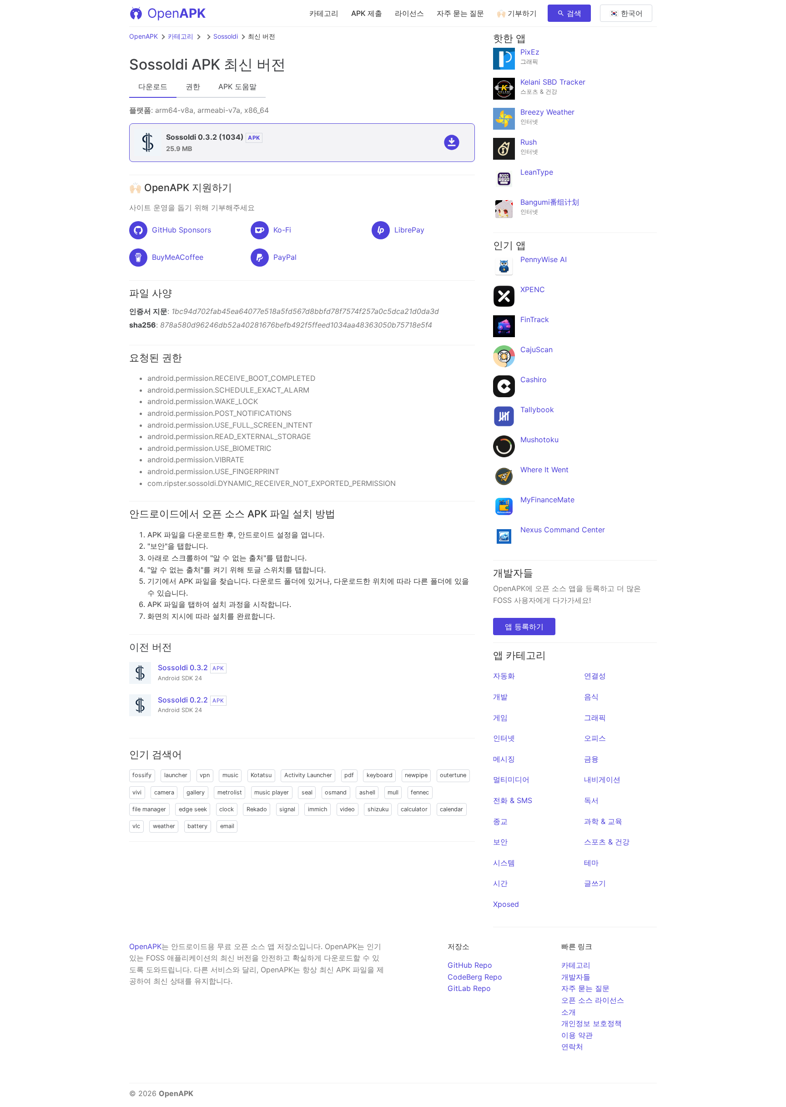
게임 (500, 717)
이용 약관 (577, 1035)
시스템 (504, 862)
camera (164, 792)
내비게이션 (602, 779)
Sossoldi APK (174, 64)
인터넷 (504, 738)
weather (164, 826)
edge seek (193, 809)
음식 (591, 696)
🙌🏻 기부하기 (517, 13)
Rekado (257, 809)
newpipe (416, 775)
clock (226, 809)
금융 (591, 758)
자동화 (504, 675)
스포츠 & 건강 (607, 841)
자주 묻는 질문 (460, 13)
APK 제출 (366, 13)
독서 (591, 800)
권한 (193, 86)
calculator (414, 809)
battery (197, 826)
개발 (500, 696)
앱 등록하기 (524, 626)
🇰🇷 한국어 (626, 13)
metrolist (229, 792)
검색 (574, 13)
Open (176, 13)
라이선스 (409, 13)
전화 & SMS (512, 800)
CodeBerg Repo (475, 976)
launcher (175, 775)
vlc (136, 826)
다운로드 (152, 86)
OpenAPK (143, 36)
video (347, 809)
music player (271, 792)
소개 (568, 1011)
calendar (451, 809)
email (227, 826)
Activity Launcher (308, 775)
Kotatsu (261, 775)
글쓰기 (595, 883)
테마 (591, 862)
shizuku (378, 809)
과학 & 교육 (603, 821)
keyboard (380, 775)
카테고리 (323, 13)
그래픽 (595, 717)
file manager (149, 809)
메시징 (504, 758)
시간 (500, 883)
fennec (420, 792)
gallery (195, 792)
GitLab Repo (469, 988)
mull (393, 792)
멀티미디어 (511, 779)
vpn (205, 775)
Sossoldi (225, 36)
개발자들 (575, 976)
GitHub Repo (470, 965)
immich (318, 809)
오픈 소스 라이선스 (592, 1000)
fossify (141, 775)
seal (307, 792)
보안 (500, 841)
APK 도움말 (237, 86)
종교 (500, 821)
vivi (136, 792)
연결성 (595, 675)
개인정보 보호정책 (591, 1023)
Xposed (506, 904)
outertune (453, 775)
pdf (349, 775)
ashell (367, 792)
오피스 (595, 738)
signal (287, 809)
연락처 (572, 1046)
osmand (336, 792)
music (230, 775)
